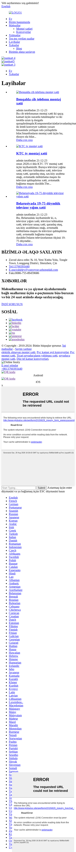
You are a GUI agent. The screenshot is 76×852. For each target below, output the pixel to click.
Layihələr (14, 41)
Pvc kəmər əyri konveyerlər (53, 352)
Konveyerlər (23, 32)
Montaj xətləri (24, 28)
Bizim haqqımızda (19, 22)
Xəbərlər (14, 45)
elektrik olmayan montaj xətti (18, 352)
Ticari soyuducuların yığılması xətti (37, 355)
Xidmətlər (14, 35)
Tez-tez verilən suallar (21, 38)
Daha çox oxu (24, 140)
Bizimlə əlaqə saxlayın (22, 51)
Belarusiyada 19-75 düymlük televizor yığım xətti (38, 205)
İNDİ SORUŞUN (12, 304)
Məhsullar (14, 25)
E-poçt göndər (9, 365)
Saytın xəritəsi (23, 348)
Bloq (19, 48)
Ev (10, 18)
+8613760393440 (11, 368)
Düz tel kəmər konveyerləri (32, 358)
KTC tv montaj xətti (31, 153)
